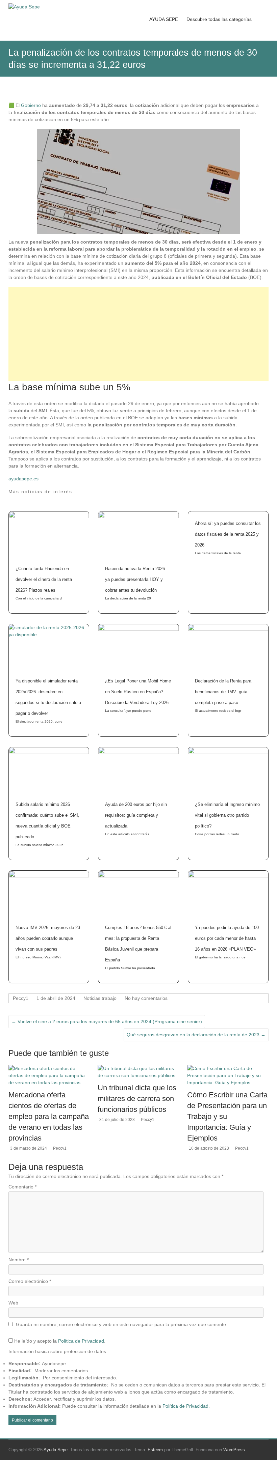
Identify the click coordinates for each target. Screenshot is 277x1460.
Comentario (22, 1186)
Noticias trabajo (100, 998)
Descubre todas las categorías (219, 19)
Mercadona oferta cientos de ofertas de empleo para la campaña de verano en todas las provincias (48, 1116)
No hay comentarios (146, 998)
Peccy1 (20, 998)
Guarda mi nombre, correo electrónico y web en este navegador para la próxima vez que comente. (121, 1324)
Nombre (18, 1259)
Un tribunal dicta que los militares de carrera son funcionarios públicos (137, 1099)
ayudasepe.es (23, 478)
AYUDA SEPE (163, 19)
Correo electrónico (29, 1281)
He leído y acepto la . (59, 1341)
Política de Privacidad (81, 1341)
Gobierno (30, 105)
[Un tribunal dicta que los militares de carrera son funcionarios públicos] (138, 1068)
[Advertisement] (138, 334)
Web (13, 1302)
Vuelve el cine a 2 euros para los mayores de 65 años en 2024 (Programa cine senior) (106, 1021)
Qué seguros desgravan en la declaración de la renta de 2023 (196, 1034)
